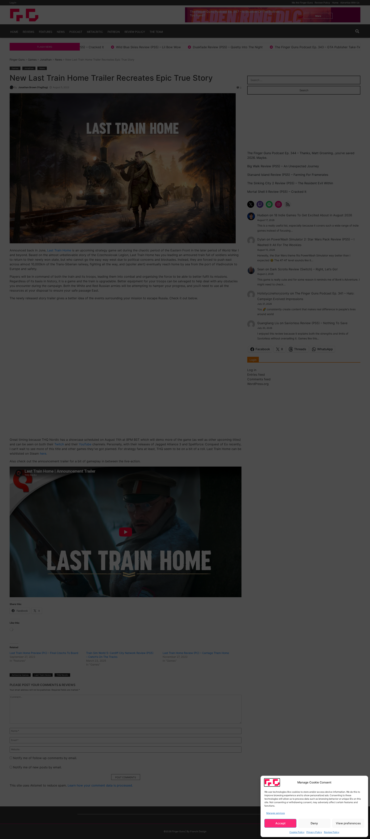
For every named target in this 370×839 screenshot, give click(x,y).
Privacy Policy (314, 832)
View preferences (348, 823)
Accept (280, 823)
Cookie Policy (296, 832)
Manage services (275, 813)
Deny (314, 823)
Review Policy (331, 832)
